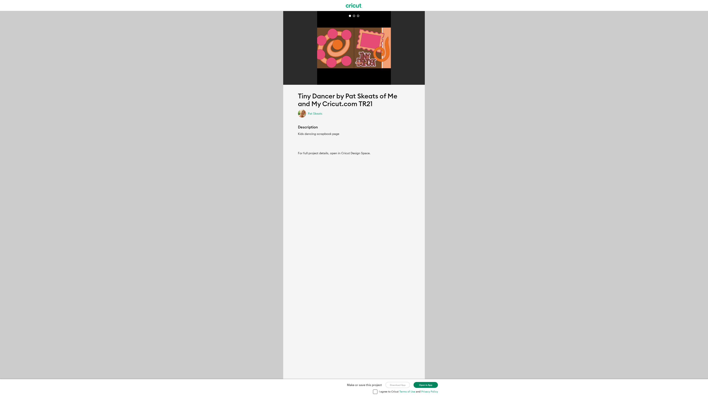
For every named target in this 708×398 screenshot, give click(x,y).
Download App (398, 385)
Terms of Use (407, 391)
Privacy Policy (429, 391)
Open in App (425, 385)
